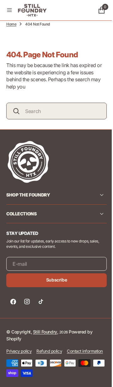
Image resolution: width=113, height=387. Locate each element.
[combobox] (54, 111)
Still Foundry (45, 331)
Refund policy (49, 350)
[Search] (16, 111)
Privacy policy (18, 350)
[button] (9, 10)
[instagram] (27, 301)
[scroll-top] (97, 376)
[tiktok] (41, 301)
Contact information (24, 363)
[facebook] (13, 301)
